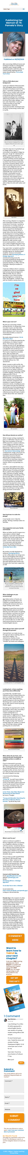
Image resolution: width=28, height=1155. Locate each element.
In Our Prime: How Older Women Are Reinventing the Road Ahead (13, 792)
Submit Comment (14, 1118)
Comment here (15, 938)
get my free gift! (14, 980)
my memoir (12, 451)
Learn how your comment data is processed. (14, 1131)
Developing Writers (14, 553)
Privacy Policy (14, 1153)
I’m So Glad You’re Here (9, 547)
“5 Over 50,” (6, 779)
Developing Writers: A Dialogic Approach (14, 255)
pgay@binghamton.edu (14, 876)
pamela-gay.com (13, 877)
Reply (21, 1063)
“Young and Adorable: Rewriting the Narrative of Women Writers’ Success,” (14, 799)
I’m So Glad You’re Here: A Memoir (13, 885)
